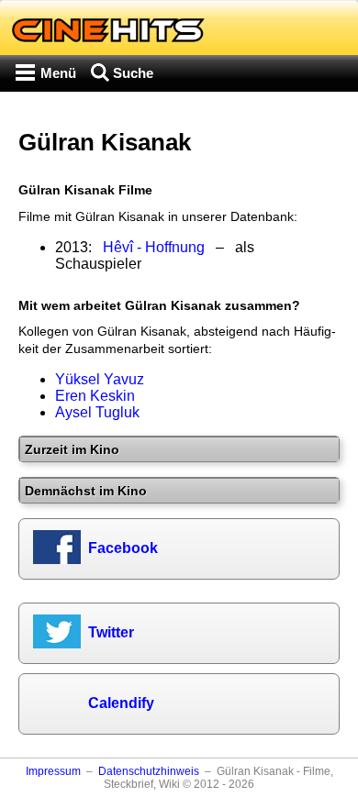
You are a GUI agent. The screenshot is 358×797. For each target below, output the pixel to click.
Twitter (111, 632)
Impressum (53, 771)
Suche (133, 73)
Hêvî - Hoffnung (154, 247)
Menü (58, 73)
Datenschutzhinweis (148, 771)
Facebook (123, 548)
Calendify (121, 703)
